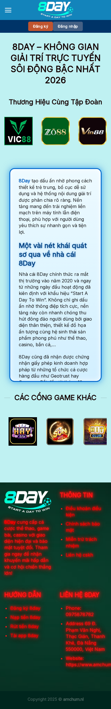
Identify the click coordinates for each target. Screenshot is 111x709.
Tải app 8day (24, 635)
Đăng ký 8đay (25, 608)
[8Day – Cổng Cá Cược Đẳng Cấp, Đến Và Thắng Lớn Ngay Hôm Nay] (55, 10)
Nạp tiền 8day (25, 617)
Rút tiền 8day (24, 626)
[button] (8, 10)
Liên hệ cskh (79, 555)
